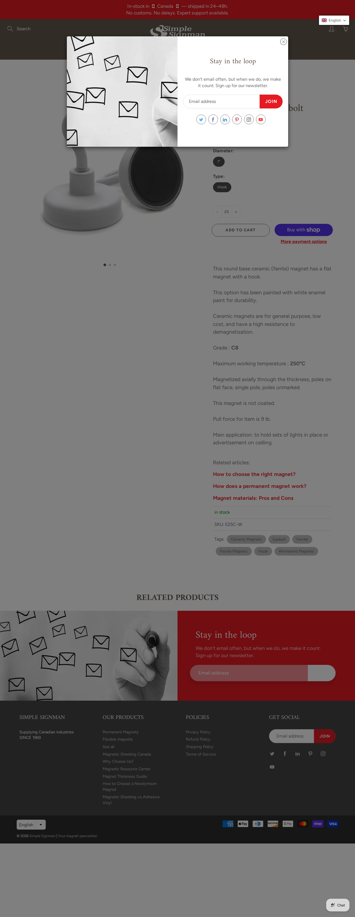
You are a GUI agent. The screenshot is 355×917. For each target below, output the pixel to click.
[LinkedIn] (225, 119)
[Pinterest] (237, 119)
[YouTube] (261, 119)
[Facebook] (213, 119)
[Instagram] (249, 119)
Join (271, 101)
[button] (334, 20)
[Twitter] (201, 119)
